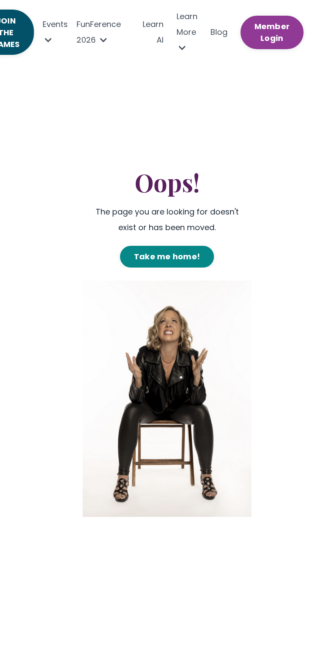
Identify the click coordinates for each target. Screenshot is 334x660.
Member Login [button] (272, 32)
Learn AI (153, 32)
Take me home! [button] (167, 256)
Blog (218, 32)
